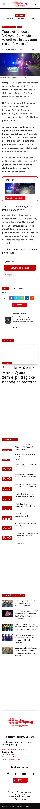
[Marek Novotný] (8, 320)
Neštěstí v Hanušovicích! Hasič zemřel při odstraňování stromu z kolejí (26, 457)
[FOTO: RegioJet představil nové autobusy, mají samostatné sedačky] (7, 603)
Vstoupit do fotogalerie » (15, 198)
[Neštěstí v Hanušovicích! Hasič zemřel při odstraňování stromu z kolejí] (7, 457)
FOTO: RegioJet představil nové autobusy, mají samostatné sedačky (25, 603)
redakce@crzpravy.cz (9, 754)
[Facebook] (11, 298)
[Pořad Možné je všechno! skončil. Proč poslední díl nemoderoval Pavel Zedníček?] (7, 637)
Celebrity (7, 363)
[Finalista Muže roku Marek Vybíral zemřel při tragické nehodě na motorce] (20, 354)
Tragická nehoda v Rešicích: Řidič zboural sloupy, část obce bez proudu (26, 536)
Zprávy (6, 460)
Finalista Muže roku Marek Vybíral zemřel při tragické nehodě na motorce (19, 375)
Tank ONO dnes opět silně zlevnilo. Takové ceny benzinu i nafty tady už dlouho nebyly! (26, 626)
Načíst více (19, 544)
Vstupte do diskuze (20, 268)
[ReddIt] (32, 298)
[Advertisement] (20, 413)
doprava (13, 288)
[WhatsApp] (21, 298)
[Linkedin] (27, 298)
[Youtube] (24, 774)
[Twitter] (16, 298)
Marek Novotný (11, 49)
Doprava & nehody (9, 27)
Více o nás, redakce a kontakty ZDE (15, 749)
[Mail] (16, 327)
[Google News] (32, 774)
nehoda (22, 288)
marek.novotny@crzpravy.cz (12, 759)
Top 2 (19, 27)
